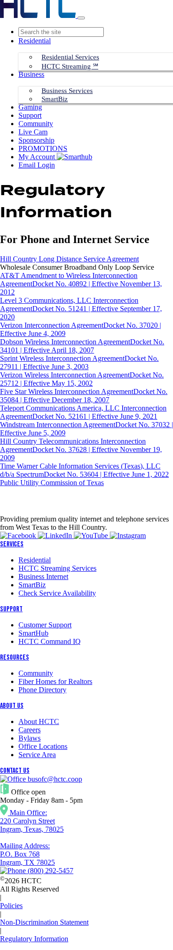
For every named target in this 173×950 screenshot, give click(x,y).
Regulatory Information (34, 939)
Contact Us (15, 770)
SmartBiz (55, 99)
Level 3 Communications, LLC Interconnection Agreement (81, 308)
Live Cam (33, 132)
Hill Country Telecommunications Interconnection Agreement (81, 449)
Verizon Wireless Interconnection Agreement (82, 379)
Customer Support (45, 625)
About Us (12, 705)
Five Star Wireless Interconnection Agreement (83, 396)
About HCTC (38, 721)
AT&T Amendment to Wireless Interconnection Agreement (81, 284)
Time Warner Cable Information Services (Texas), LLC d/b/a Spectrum (84, 470)
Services (12, 544)
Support (30, 115)
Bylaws (29, 738)
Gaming (30, 107)
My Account (37, 157)
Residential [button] (34, 41)
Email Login (36, 165)
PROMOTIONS (42, 148)
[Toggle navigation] (81, 18)
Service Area (37, 755)
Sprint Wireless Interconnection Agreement (79, 362)
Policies (11, 905)
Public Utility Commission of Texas (52, 483)
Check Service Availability (57, 593)
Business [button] (31, 74)
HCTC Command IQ (49, 641)
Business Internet (43, 576)
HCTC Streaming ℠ (70, 66)
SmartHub (33, 633)
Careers (29, 730)
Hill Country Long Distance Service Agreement (69, 259)
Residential (34, 560)
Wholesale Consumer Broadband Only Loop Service (77, 267)
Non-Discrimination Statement (44, 922)
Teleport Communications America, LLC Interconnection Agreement (83, 412)
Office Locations (42, 746)
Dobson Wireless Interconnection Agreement (82, 346)
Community (35, 123)
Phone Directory (42, 690)
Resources (14, 657)
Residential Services (70, 57)
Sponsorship (36, 140)
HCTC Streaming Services (57, 568)
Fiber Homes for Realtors (55, 681)
